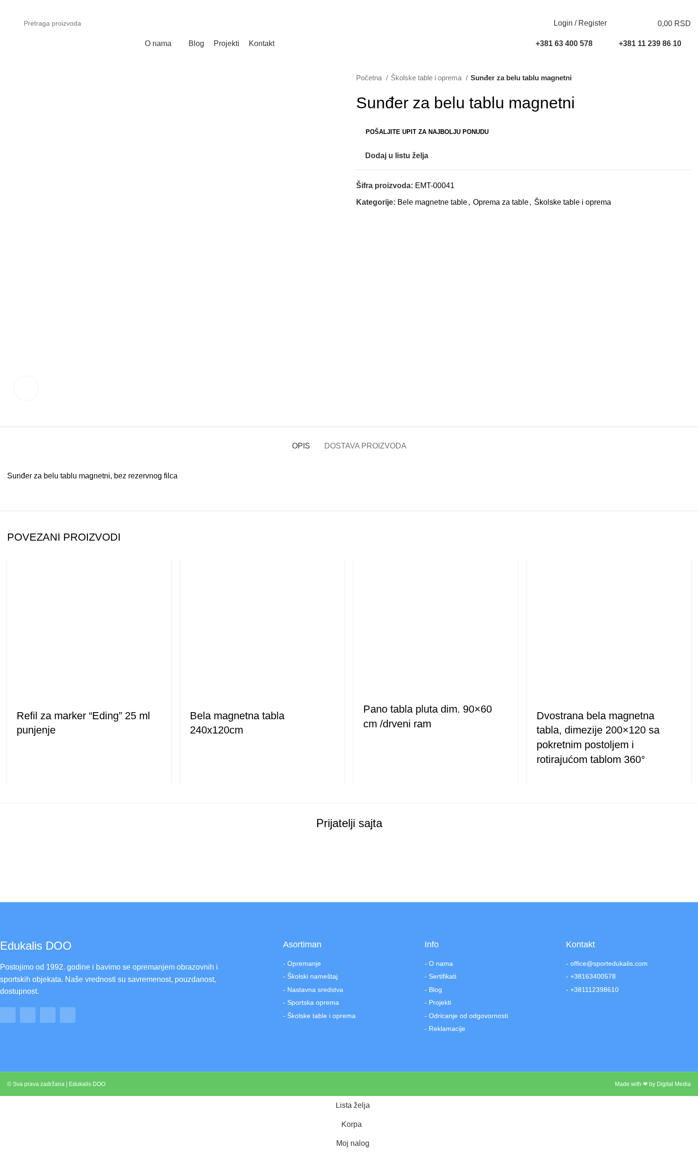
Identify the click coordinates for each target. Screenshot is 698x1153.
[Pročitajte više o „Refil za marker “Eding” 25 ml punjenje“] (19, 690)
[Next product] (686, 78)
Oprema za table (500, 202)
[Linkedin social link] (396, 219)
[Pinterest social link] (385, 219)
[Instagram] (28, 1015)
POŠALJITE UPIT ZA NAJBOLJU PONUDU (427, 131)
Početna (370, 78)
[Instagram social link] (652, 6)
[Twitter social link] (374, 219)
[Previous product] (667, 78)
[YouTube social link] (663, 6)
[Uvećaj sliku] (26, 388)
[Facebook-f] (8, 1015)
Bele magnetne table (432, 202)
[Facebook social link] (641, 6)
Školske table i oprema (427, 78)
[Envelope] (67, 1015)
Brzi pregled (45, 690)
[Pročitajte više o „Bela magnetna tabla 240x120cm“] (192, 690)
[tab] (301, 441)
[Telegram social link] (407, 219)
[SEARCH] (509, 23)
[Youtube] (48, 1015)
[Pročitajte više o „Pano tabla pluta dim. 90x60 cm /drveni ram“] (365, 683)
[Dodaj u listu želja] (70, 690)
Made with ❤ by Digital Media (653, 1084)
